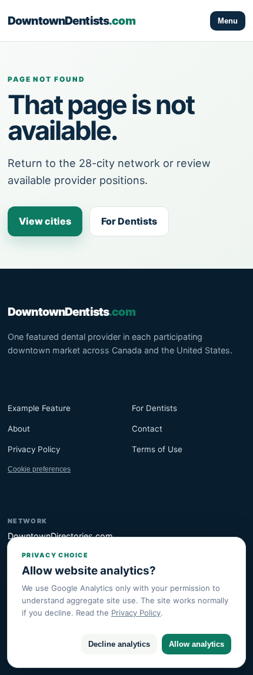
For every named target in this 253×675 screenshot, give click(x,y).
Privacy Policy (34, 449)
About (19, 428)
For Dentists (129, 221)
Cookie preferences (39, 469)
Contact (147, 428)
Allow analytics (196, 644)
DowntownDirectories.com (60, 536)
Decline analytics (119, 644)
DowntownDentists (71, 21)
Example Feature (39, 408)
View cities (45, 221)
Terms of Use (157, 449)
